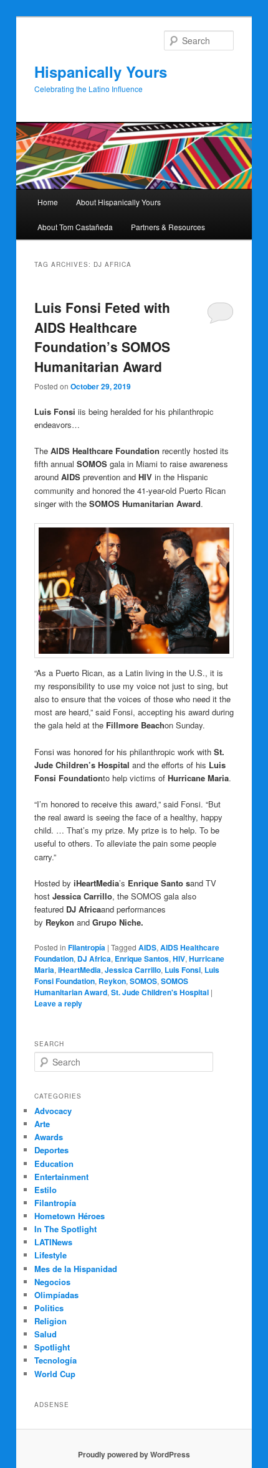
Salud (45, 1334)
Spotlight (52, 1347)
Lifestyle (50, 1255)
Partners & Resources (168, 226)
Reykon (112, 981)
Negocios (52, 1282)
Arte (42, 1124)
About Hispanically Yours (118, 202)
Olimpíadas (56, 1295)
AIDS (147, 947)
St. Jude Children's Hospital (160, 992)
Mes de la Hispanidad (75, 1269)
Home (47, 202)
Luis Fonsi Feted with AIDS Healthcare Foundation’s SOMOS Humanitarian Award (102, 337)
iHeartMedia (79, 969)
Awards (48, 1137)
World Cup (54, 1374)
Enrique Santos (142, 958)
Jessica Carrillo (133, 969)
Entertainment (61, 1176)
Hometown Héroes (69, 1216)
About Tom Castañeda (75, 226)
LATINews (53, 1242)
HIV (179, 958)
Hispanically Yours (100, 71)
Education (54, 1163)
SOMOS (143, 981)
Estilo (45, 1190)
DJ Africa (94, 958)
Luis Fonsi (183, 969)
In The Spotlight (65, 1229)
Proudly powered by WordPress (134, 1454)
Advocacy (53, 1111)
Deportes (51, 1150)
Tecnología (55, 1360)
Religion (50, 1321)
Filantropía (86, 947)
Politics (49, 1308)
